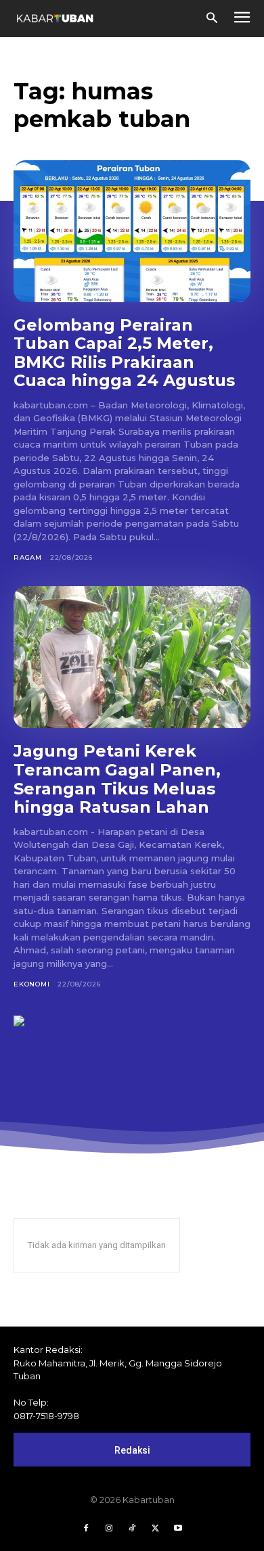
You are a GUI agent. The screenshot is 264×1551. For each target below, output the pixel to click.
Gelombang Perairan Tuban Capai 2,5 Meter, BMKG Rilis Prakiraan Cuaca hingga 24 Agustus (124, 353)
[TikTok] (132, 1529)
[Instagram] (109, 1529)
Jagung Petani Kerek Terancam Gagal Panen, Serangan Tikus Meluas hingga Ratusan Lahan (117, 779)
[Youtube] (178, 1529)
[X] (155, 1529)
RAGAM (28, 557)
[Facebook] (86, 1529)
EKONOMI (32, 984)
